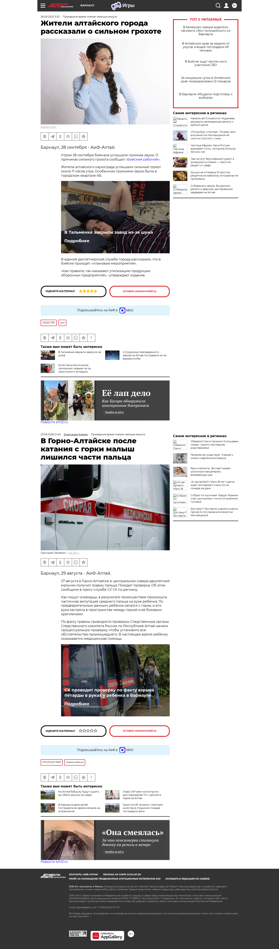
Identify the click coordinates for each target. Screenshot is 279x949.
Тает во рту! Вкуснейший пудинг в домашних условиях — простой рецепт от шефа (212, 162)
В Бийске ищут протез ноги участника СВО (206, 63)
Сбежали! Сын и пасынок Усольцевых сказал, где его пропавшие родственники (214, 444)
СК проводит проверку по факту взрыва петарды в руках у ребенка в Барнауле (109, 693)
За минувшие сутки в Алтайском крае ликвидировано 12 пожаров (206, 79)
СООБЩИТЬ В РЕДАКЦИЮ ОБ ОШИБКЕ (187, 879)
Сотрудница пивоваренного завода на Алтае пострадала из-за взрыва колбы (144, 355)
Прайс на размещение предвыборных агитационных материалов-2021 (115, 879)
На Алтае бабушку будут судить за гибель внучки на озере (78, 793)
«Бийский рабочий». (143, 159)
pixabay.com (48, 126)
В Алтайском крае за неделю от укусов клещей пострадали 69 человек (206, 47)
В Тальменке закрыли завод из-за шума (108, 232)
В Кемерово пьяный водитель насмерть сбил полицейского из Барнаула (205, 31)
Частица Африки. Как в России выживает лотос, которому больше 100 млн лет (213, 148)
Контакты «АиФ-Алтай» (83, 874)
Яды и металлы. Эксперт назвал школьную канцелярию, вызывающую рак (211, 471)
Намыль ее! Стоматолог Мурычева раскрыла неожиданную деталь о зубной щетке (212, 121)
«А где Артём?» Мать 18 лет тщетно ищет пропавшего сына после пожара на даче (213, 485)
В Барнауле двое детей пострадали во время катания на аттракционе (79, 808)
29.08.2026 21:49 (50, 434)
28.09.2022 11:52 (50, 16)
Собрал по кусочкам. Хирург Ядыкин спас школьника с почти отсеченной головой (214, 498)
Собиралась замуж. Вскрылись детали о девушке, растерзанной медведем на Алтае (212, 189)
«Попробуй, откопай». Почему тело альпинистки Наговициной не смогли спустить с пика (213, 135)
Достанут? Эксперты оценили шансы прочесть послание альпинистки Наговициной (214, 512)
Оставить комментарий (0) (139, 291)
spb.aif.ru (73, 552)
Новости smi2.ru (54, 422)
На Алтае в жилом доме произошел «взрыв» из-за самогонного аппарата (74, 368)
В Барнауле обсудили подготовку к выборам (205, 96)
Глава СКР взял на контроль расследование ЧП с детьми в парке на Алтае (142, 795)
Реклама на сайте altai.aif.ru (122, 874)
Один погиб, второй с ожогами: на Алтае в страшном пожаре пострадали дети (143, 808)
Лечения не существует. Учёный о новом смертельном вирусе (212, 456)
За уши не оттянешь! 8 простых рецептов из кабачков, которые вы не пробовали (214, 175)
